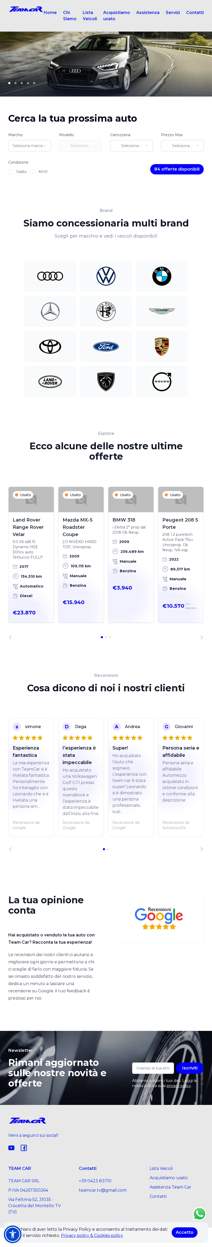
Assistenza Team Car (170, 1187)
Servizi (173, 12)
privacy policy (179, 1085)
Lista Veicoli (90, 15)
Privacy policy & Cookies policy (92, 1235)
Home (50, 12)
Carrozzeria (120, 135)
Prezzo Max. (172, 135)
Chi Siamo (70, 15)
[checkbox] (10, 172)
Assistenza (148, 12)
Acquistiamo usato (116, 15)
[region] (106, 563)
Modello (66, 135)
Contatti (195, 12)
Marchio (15, 135)
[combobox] (29, 145)
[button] (12, 1234)
